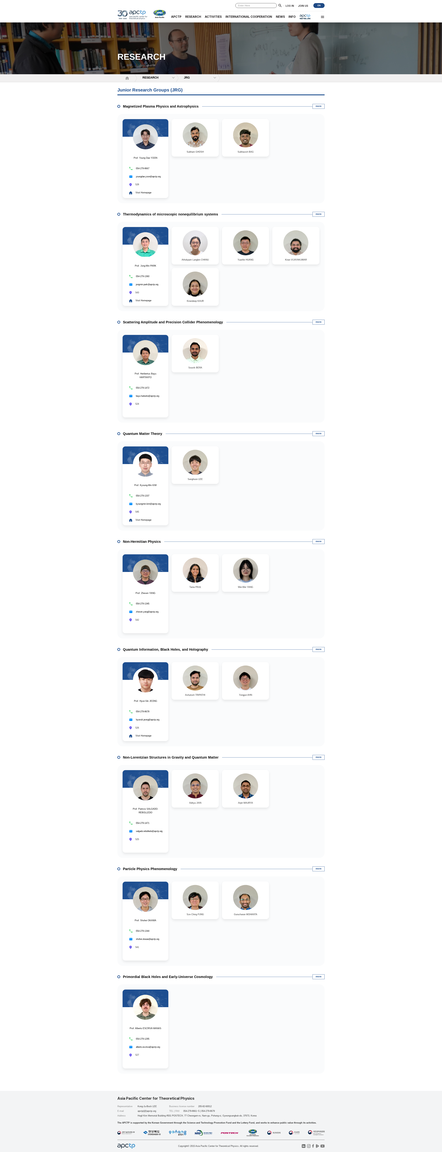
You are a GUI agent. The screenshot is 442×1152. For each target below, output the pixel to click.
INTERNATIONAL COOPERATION (248, 16)
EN (319, 5)
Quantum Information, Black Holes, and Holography (165, 649)
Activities (213, 16)
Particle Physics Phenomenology (150, 869)
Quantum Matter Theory (142, 434)
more (318, 106)
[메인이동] (132, 16)
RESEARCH (193, 16)
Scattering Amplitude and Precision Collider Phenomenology (173, 322)
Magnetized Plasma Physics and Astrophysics (161, 106)
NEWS (280, 16)
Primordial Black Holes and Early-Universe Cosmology (168, 977)
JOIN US (303, 5)
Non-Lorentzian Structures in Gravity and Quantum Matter (171, 757)
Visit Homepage (143, 192)
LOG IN (290, 5)
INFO (292, 16)
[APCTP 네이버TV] (317, 1146)
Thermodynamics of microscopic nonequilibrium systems (170, 214)
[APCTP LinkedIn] (303, 1146)
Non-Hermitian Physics (142, 541)
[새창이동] (158, 13)
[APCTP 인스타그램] (309, 1146)
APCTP (176, 16)
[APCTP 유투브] (322, 1146)
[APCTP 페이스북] (313, 1146)
